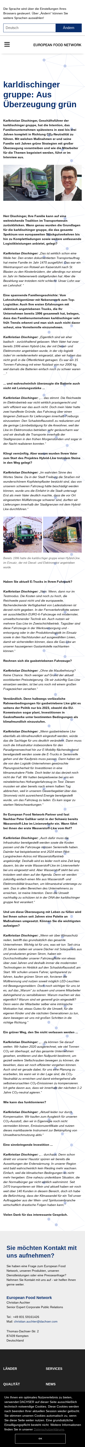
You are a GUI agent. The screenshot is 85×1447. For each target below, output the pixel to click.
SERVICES (54, 1368)
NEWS (51, 1384)
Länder (10, 1368)
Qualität (11, 1384)
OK (40, 1438)
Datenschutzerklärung (49, 1429)
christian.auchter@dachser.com (36, 1321)
